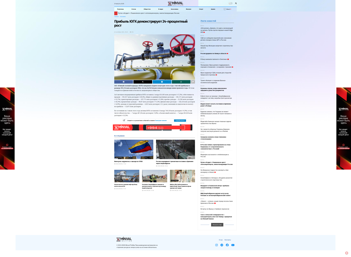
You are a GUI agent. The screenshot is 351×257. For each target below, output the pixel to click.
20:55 (202, 134)
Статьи (133, 9)
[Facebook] (227, 245)
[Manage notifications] (346, 253)
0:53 (202, 25)
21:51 (202, 109)
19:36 (202, 183)
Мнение (188, 9)
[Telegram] (221, 245)
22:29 (202, 85)
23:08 (202, 70)
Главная (116, 16)
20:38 (202, 142)
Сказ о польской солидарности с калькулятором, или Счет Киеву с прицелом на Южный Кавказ (216, 217)
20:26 (202, 152)
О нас (221, 240)
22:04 (202, 101)
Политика (120, 9)
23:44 (202, 56)
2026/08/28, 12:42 (176, 190)
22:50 (202, 78)
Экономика (174, 9)
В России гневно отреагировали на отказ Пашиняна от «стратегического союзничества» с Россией (216, 147)
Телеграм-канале (161, 120)
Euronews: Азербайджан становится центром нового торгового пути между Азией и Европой (154, 186)
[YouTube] (232, 245)
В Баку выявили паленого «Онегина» (214, 59)
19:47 (202, 175)
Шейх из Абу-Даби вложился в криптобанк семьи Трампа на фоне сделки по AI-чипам (180, 186)
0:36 (202, 35)
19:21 (202, 198)
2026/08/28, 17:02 (120, 164)
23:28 (202, 62)
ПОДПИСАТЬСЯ (180, 120)
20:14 (202, 160)
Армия (213, 9)
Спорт (201, 9)
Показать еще (217, 224)
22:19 (202, 93)
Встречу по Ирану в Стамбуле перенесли (215, 209)
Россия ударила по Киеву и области (213, 53)
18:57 (202, 212)
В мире (160, 9)
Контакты (228, 240)
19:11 (202, 206)
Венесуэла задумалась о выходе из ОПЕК (128, 161)
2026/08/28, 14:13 (120, 188)
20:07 (202, 167)
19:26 (202, 191)
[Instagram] (216, 245)
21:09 (202, 126)
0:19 (202, 43)
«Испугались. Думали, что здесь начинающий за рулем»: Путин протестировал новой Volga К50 (217, 30)
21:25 (202, 119)
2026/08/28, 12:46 (148, 190)
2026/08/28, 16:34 (162, 166)
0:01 (202, 51)
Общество (147, 9)
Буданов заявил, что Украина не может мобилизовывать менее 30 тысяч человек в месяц (216, 114)
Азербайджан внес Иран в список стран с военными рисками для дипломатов (148, 13)
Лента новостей (208, 21)
